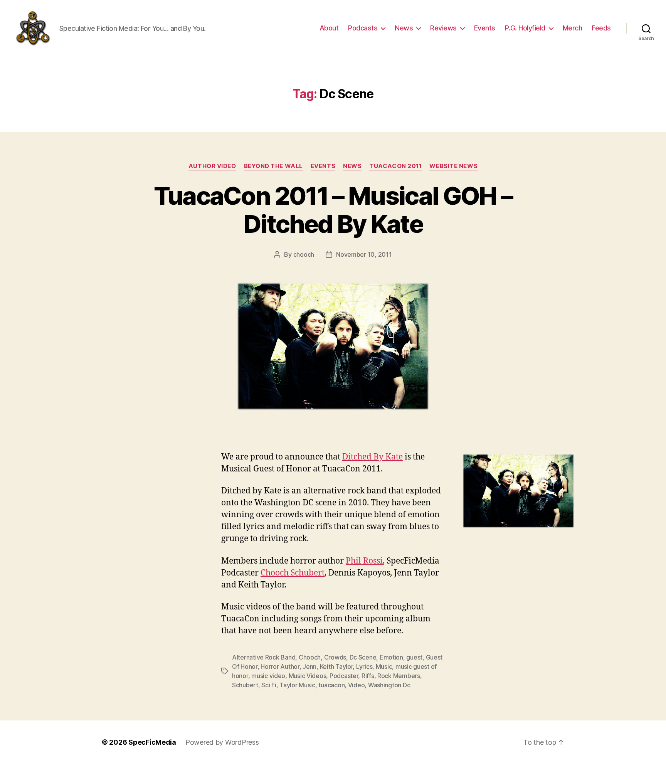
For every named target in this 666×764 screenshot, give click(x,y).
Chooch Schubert (293, 573)
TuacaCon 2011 (395, 166)
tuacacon (331, 685)
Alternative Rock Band (263, 657)
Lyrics (364, 666)
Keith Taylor (336, 666)
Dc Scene (363, 657)
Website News (453, 166)
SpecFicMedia (152, 742)
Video (356, 685)
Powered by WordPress (222, 742)
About (329, 28)
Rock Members (398, 676)
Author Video (212, 166)
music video (268, 676)
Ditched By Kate (372, 457)
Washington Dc (389, 685)
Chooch (310, 657)
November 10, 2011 (364, 254)
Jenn (309, 666)
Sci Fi (268, 685)
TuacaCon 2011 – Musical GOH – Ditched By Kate (333, 210)
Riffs (368, 676)
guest (414, 657)
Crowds (335, 657)
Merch (572, 28)
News (404, 28)
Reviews (443, 28)
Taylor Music (297, 685)
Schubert (245, 685)
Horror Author (280, 666)
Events (484, 28)
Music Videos (307, 676)
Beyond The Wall (273, 166)
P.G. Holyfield (525, 28)
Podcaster (344, 676)
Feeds (601, 28)
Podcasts (362, 28)
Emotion (391, 657)
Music (384, 666)
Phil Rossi (364, 561)
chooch (303, 254)
